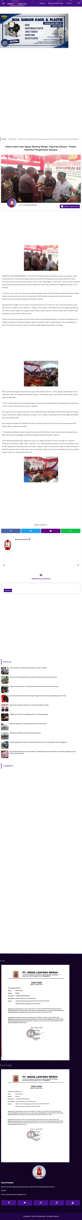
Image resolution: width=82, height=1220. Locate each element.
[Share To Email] (51, 531)
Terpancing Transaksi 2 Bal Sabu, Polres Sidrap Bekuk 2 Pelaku (29, 705)
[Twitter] (24, 1202)
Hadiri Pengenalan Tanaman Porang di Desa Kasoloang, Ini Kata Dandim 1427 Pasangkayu (38, 742)
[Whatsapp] (40, 1202)
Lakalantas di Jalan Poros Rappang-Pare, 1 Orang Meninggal (29, 714)
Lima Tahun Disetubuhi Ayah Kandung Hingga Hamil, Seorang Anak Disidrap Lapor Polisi (38, 696)
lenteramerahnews (21, 539)
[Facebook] (8, 1202)
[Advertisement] (41, 77)
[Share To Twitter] (31, 531)
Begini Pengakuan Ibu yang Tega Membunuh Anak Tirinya (28, 724)
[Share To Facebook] (11, 531)
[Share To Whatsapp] (70, 531)
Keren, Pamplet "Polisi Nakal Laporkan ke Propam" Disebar (28, 668)
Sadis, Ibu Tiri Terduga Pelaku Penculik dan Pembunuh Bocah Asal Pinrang (33, 677)
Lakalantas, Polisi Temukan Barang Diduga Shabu (25, 733)
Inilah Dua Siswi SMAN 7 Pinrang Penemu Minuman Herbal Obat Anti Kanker (34, 686)
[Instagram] (56, 1202)
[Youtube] (72, 1202)
